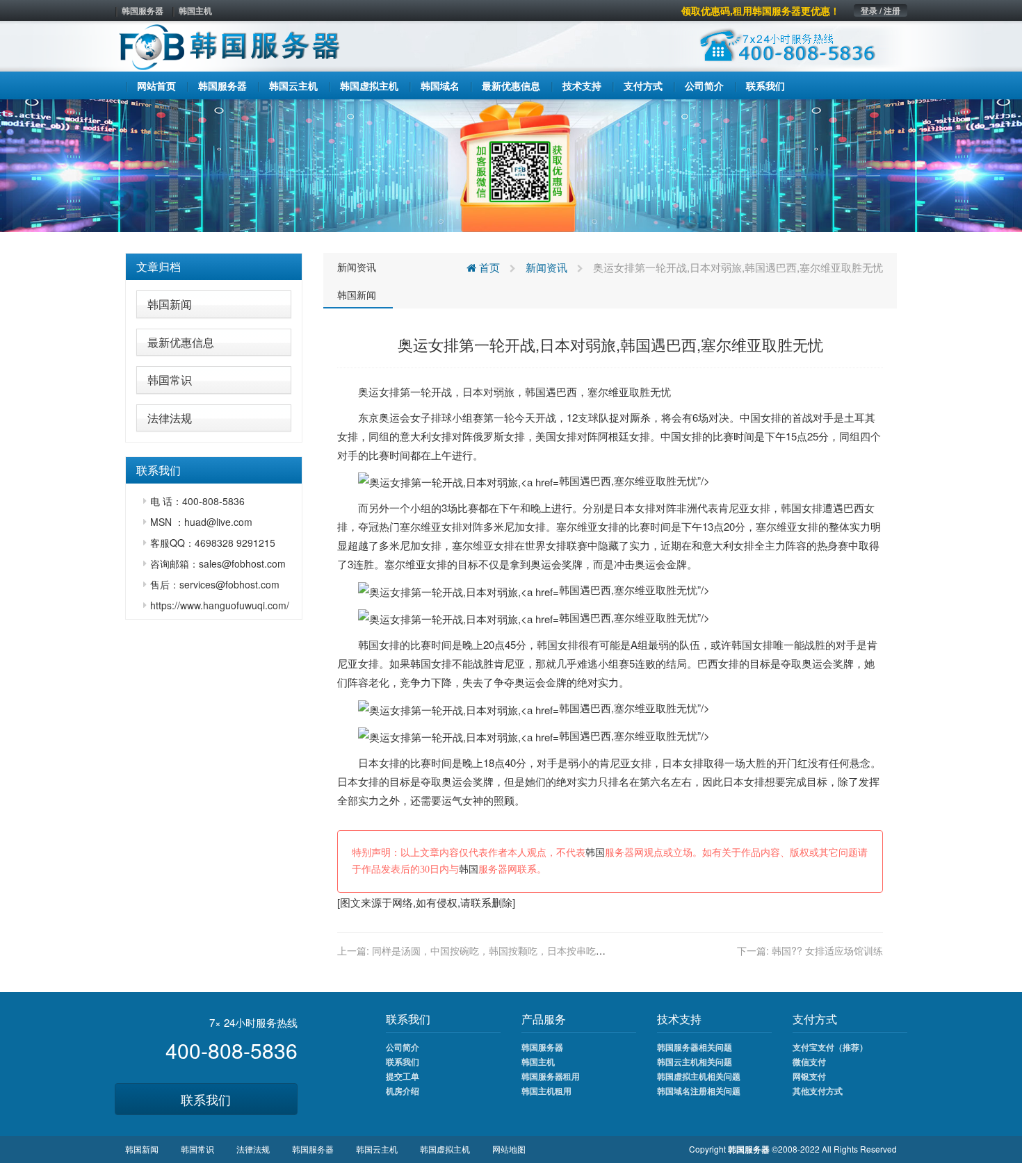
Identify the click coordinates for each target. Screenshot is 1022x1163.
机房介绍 (402, 1090)
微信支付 (809, 1061)
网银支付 (809, 1076)
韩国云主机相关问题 (694, 1061)
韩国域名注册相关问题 (698, 1090)
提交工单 (402, 1076)
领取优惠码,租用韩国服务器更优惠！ (760, 10)
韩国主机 (195, 10)
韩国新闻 (169, 304)
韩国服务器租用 (550, 1076)
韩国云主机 (377, 1149)
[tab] (214, 267)
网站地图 (509, 1149)
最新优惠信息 (180, 342)
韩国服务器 (142, 10)
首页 (488, 267)
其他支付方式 (818, 1090)
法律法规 (169, 418)
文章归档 (158, 266)
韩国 (535, 391)
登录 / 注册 (880, 10)
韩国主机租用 (546, 1090)
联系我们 (206, 1099)
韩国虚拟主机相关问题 (698, 1076)
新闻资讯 (356, 267)
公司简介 (402, 1047)
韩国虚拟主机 (445, 1149)
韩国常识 (169, 380)
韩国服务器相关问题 (694, 1047)
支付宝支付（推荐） (830, 1047)
